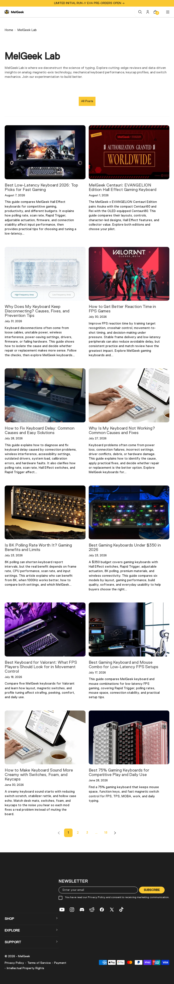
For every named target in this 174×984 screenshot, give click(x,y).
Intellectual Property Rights (25, 968)
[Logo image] (14, 12)
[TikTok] (121, 909)
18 (105, 832)
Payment (60, 962)
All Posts (87, 101)
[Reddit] (91, 909)
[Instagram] (72, 909)
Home (9, 30)
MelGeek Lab (27, 30)
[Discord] (82, 909)
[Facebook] (101, 909)
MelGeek (24, 956)
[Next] (115, 833)
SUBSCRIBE (152, 889)
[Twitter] (111, 909)
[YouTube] (62, 909)
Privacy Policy (14, 962)
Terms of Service (39, 962)
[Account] (148, 12)
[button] (32, 919)
